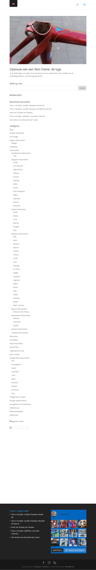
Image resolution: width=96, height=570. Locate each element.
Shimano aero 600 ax (21, 312)
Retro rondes (15, 354)
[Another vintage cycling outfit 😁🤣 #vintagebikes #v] (73, 542)
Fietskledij (13, 147)
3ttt (12, 361)
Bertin (15, 212)
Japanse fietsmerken (19, 309)
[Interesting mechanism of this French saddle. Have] (55, 542)
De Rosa (16, 269)
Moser (15, 287)
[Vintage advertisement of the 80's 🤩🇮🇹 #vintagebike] (82, 533)
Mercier (16, 223)
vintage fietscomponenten (20, 358)
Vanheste (16, 198)
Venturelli (16, 206)
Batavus (16, 318)
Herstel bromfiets (16, 343)
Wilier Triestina (18, 305)
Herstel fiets (14, 347)
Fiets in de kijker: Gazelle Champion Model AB (27, 105)
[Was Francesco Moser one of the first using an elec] (64, 542)
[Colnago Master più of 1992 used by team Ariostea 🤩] (73, 533)
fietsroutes (14, 336)
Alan (14, 236)
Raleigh (14, 143)
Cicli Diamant (18, 166)
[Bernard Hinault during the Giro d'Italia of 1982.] (64, 533)
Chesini (15, 255)
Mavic (13, 379)
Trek (15, 156)
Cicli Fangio (14, 137)
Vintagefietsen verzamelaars (20, 404)
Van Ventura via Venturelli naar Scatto (24, 120)
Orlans (15, 188)
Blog (11, 129)
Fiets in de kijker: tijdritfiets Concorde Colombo (27, 116)
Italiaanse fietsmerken (19, 234)
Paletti (15, 294)
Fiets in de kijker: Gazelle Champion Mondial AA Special (30, 109)
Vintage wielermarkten (18, 400)
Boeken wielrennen (17, 133)
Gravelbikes (14, 340)
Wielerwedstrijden (16, 411)
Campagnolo (16, 364)
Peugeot (16, 227)
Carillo (15, 162)
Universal (14, 390)
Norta (15, 184)
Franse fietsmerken (18, 209)
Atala (15, 240)
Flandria (16, 173)
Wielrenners (14, 415)
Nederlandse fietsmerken (20, 315)
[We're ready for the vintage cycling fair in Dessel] (82, 524)
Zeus (13, 393)
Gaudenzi (16, 276)
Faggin (15, 273)
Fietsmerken (14, 150)
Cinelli (15, 258)
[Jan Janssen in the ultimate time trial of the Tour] (82, 542)
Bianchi (16, 247)
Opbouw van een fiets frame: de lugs (35, 69)
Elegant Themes (42, 567)
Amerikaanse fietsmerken (21, 153)
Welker (15, 302)
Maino (15, 284)
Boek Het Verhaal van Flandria (21, 112)
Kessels (16, 177)
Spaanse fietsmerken (19, 329)
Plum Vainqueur (19, 191)
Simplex (14, 386)
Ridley (15, 195)
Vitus (15, 230)
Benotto (16, 244)
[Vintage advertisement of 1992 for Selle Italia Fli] (55, 533)
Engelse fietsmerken (17, 140)
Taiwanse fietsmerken (19, 333)
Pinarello (16, 298)
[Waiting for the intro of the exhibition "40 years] (64, 524)
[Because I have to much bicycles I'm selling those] (55, 524)
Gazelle (16, 325)
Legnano (16, 280)
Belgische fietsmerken (19, 159)
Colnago (16, 266)
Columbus (15, 372)
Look (15, 219)
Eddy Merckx (18, 169)
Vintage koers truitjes (18, 397)
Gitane (15, 216)
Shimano (14, 382)
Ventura (16, 202)
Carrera (16, 251)
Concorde (16, 322)
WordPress (69, 567)
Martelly (16, 180)
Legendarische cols (17, 351)
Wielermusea (14, 408)
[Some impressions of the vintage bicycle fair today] (73, 524)
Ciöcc (15, 262)
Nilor (15, 291)
